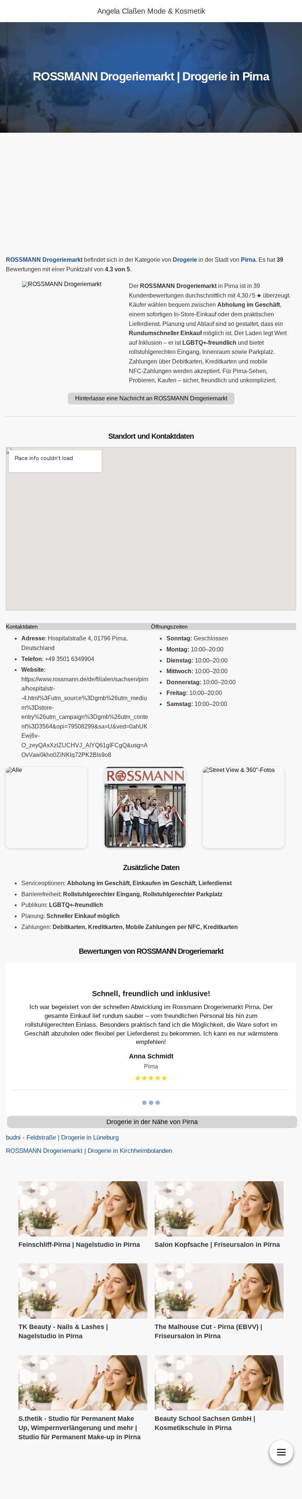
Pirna (248, 260)
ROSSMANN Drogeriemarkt (44, 260)
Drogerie (185, 260)
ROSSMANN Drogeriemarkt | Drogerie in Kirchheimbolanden (89, 1150)
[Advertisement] (151, 196)
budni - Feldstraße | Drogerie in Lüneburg (62, 1137)
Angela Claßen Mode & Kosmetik (151, 11)
